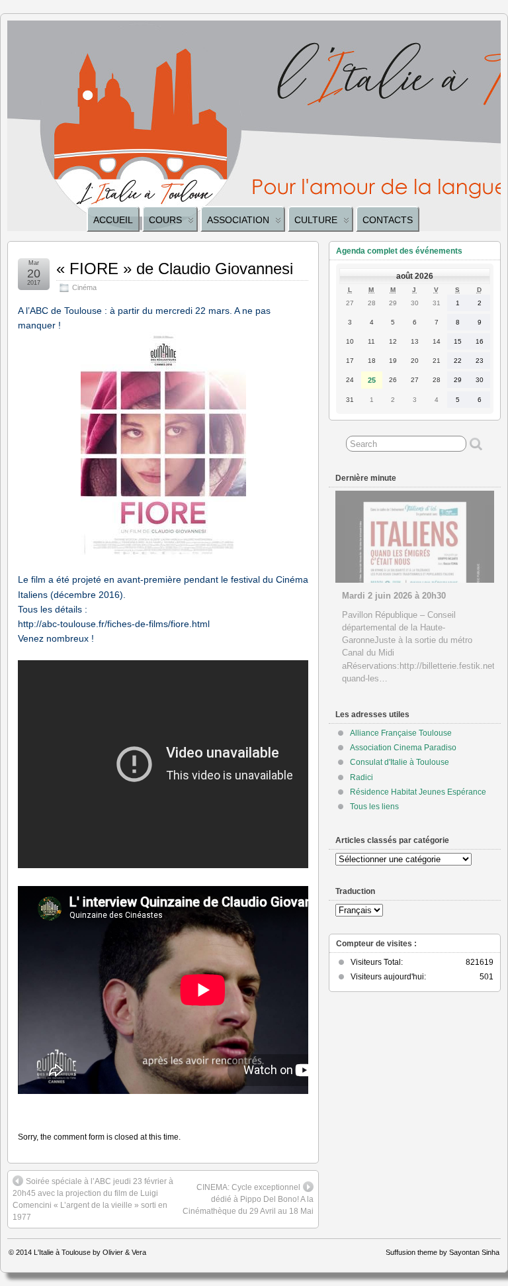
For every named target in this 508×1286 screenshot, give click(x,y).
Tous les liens (374, 806)
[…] (432, 678)
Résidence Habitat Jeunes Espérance (418, 792)
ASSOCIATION (238, 220)
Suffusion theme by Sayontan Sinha (442, 1252)
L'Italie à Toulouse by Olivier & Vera (90, 1252)
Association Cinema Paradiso (403, 747)
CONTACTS (387, 220)
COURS (165, 220)
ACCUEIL (113, 220)
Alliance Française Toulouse (401, 733)
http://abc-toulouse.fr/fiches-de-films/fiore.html (114, 623)
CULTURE (315, 220)
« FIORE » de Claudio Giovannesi (174, 268)
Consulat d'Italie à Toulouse (399, 762)
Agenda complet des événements (399, 251)
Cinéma (84, 287)
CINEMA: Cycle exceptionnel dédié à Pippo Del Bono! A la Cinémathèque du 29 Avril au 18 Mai (248, 1199)
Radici (361, 777)
